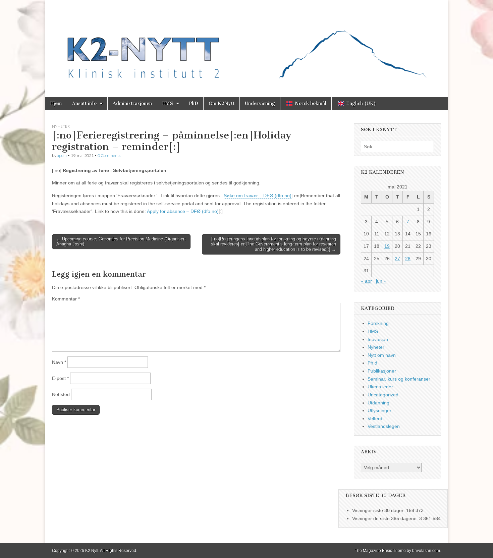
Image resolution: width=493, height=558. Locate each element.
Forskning (378, 323)
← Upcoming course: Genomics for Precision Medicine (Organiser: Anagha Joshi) (121, 241)
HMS (167, 103)
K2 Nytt (91, 550)
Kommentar (66, 298)
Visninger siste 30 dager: (379, 510)
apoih (62, 155)
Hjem (56, 103)
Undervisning (260, 103)
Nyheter (61, 126)
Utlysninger (379, 410)
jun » (381, 281)
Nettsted (61, 394)
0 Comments (109, 155)
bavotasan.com (426, 550)
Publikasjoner (382, 371)
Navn (59, 362)
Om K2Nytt (221, 103)
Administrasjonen (132, 103)
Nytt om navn (382, 355)
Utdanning (378, 402)
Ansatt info (84, 103)
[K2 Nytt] (246, 43)
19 (387, 246)
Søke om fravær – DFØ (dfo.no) (257, 195)
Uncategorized (383, 394)
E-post (60, 378)
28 (407, 258)
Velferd (375, 418)
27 (397, 258)
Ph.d (372, 363)
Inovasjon (378, 339)
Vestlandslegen (384, 426)
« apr (366, 281)
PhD (193, 103)
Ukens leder (380, 386)
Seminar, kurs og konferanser (399, 379)
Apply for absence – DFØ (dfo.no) (183, 211)
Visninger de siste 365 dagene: (385, 518)
